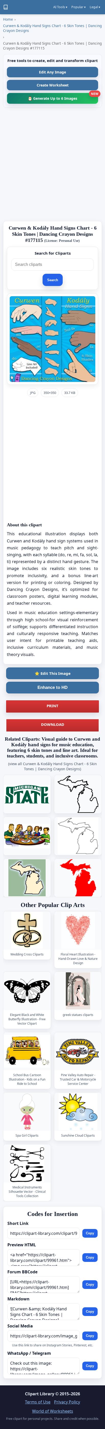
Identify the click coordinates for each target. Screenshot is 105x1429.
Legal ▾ (95, 7)
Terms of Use (37, 1402)
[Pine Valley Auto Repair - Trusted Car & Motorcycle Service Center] (78, 1051)
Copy (90, 1233)
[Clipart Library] (5, 7)
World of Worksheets (52, 1411)
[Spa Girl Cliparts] (27, 1111)
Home (8, 19)
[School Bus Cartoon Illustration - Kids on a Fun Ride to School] (27, 1051)
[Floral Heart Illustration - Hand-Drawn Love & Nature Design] (78, 930)
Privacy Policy (67, 1402)
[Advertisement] (52, 164)
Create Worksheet (53, 85)
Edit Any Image (52, 72)
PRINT (52, 705)
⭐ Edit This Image (53, 673)
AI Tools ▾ (60, 7)
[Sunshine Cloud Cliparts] (78, 1111)
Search (52, 280)
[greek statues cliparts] (78, 991)
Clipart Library (39, 1394)
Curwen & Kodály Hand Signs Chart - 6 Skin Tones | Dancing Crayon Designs (52, 28)
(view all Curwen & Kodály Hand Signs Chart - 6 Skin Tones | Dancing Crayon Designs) (52, 766)
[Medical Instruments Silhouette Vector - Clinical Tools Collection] (27, 1163)
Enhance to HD (52, 687)
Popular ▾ (78, 7)
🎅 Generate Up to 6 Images (63, 97)
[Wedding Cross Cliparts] (27, 930)
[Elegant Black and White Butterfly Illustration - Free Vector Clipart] (27, 991)
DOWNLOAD (52, 724)
